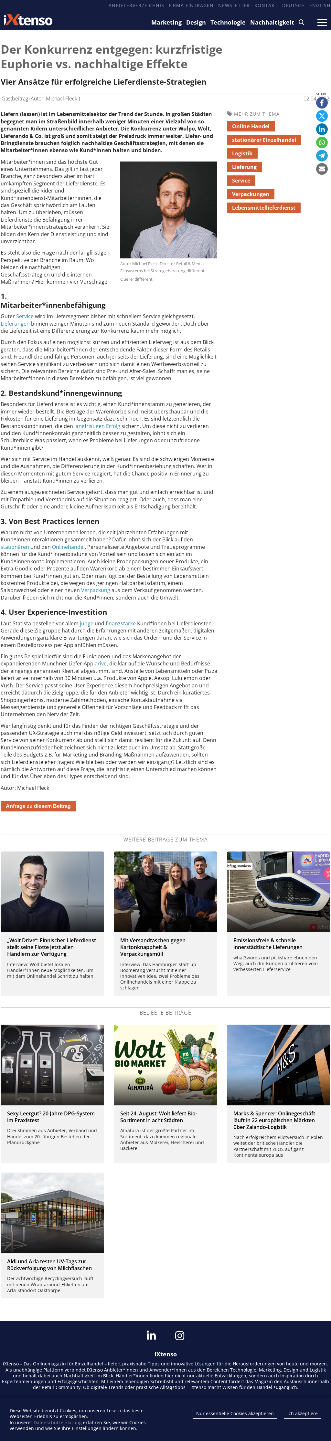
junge (86, 623)
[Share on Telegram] (322, 156)
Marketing (166, 22)
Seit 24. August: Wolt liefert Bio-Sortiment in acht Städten (158, 1117)
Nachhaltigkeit (272, 22)
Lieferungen (15, 323)
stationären (15, 546)
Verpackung (95, 590)
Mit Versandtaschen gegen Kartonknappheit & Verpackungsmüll (153, 947)
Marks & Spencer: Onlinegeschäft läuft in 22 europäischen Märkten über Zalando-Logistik (274, 1120)
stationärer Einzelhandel (264, 139)
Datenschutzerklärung (58, 1422)
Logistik (242, 153)
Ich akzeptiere (302, 1413)
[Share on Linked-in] (322, 129)
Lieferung (244, 167)
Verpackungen (250, 194)
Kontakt (266, 5)
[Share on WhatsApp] (322, 142)
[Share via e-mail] (322, 169)
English (319, 5)
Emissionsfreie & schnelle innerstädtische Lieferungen (268, 944)
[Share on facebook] (322, 103)
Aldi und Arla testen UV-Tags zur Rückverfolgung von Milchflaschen (49, 1265)
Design (196, 22)
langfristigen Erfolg (97, 426)
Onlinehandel (68, 546)
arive (101, 663)
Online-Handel (251, 126)
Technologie (228, 22)
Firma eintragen (191, 5)
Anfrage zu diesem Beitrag (38, 806)
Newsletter (234, 5)
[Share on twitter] (322, 116)
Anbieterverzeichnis (136, 5)
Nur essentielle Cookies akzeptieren (235, 1413)
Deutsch (293, 5)
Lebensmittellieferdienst (263, 207)
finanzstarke (121, 623)
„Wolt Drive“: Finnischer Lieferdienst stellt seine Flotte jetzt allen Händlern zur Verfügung (51, 947)
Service (25, 316)
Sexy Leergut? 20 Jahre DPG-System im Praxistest (51, 1117)
